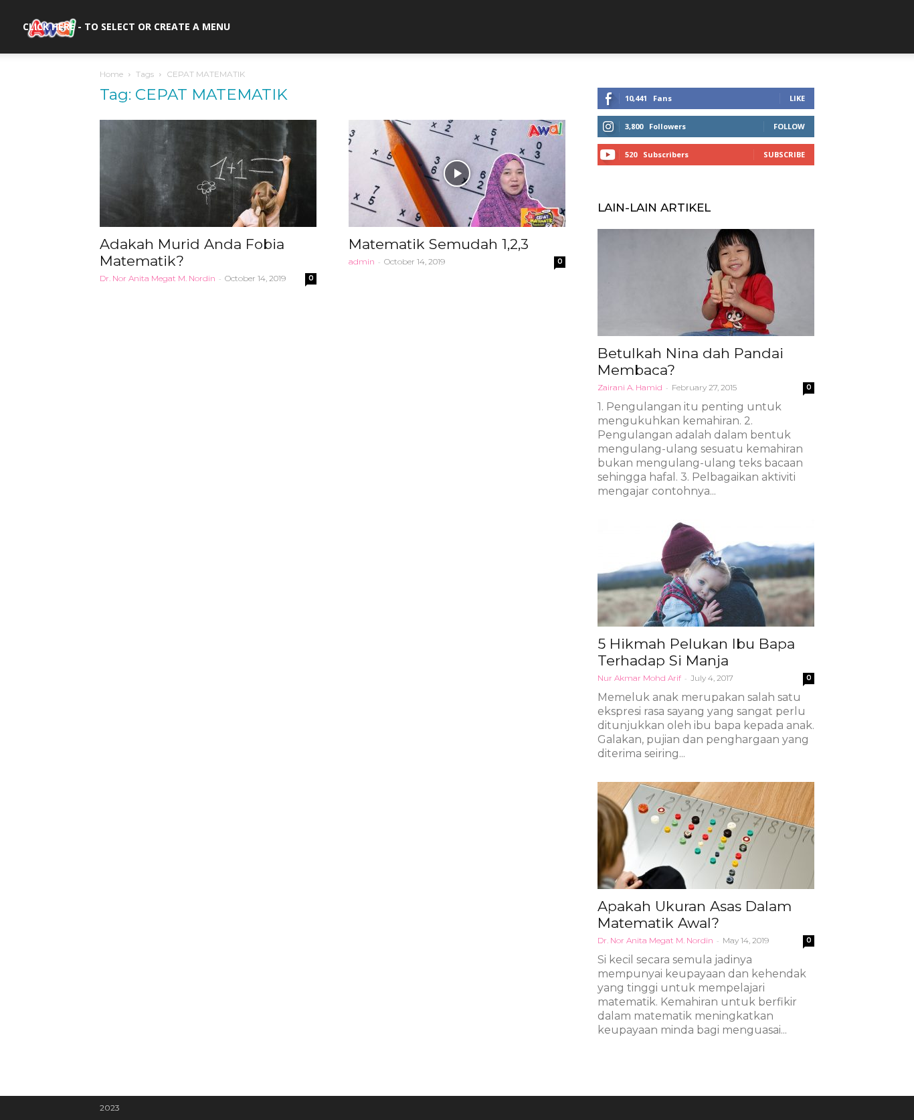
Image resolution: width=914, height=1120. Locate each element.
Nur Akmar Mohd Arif (639, 678)
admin (362, 261)
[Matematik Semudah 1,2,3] (457, 173)
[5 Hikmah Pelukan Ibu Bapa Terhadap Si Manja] (706, 573)
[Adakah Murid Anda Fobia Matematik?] (208, 173)
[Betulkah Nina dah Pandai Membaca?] (706, 282)
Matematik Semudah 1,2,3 (439, 244)
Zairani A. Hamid (630, 387)
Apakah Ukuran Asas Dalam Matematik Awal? (695, 914)
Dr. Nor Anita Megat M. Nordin (157, 278)
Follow (789, 126)
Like (797, 98)
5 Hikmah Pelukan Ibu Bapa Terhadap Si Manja (696, 652)
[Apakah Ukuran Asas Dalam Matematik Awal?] (706, 835)
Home (111, 74)
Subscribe (784, 154)
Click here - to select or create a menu (126, 26)
